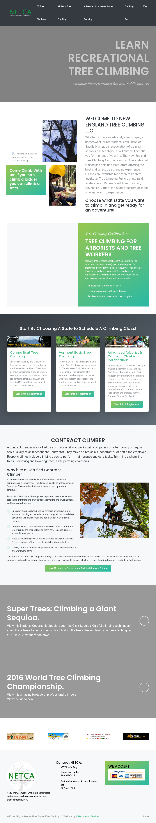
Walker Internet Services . (88, 816)
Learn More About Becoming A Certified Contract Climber (78, 568)
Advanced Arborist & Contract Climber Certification (125, 356)
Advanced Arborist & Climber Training (98, 12)
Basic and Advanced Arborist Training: (79, 783)
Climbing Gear (129, 12)
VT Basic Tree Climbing (64, 12)
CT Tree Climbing (41, 12)
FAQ (145, 6)
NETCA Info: (69, 767)
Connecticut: (70, 772)
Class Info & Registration (29, 394)
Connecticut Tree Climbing (24, 354)
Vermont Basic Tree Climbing (75, 354)
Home (146, 816)
